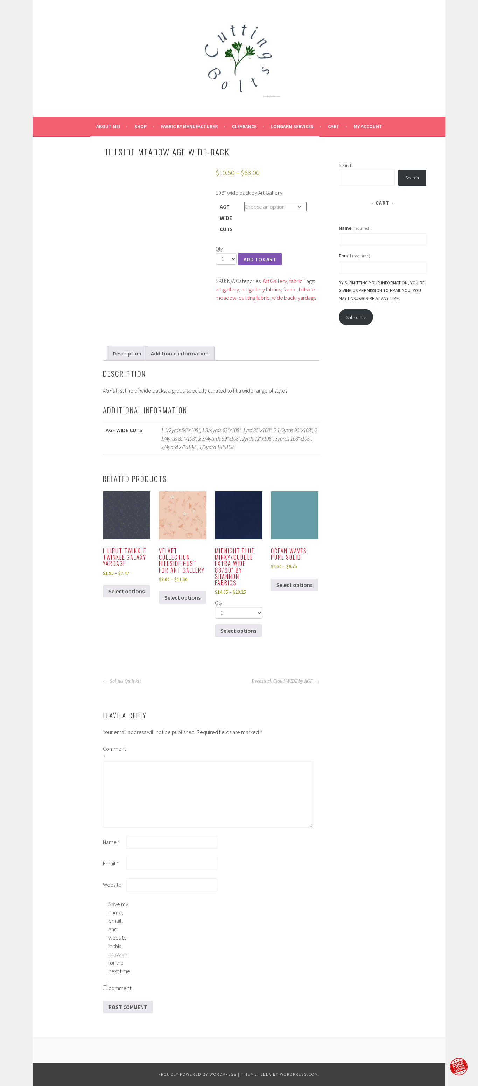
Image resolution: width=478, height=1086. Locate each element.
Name (111, 841)
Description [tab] (127, 353)
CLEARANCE (244, 126)
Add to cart (260, 259)
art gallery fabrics (261, 289)
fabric (295, 280)
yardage (307, 297)
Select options (126, 591)
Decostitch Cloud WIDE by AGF (283, 681)
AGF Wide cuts (226, 218)
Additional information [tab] (180, 353)
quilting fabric (254, 297)
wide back (283, 297)
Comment (114, 753)
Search (345, 165)
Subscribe (356, 317)
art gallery (227, 289)
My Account (368, 126)
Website (112, 884)
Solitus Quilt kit (125, 681)
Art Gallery (275, 280)
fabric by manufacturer (189, 126)
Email (111, 863)
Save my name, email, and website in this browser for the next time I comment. (119, 945)
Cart (333, 126)
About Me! (108, 126)
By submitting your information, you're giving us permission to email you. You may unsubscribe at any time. (382, 291)
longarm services (292, 126)
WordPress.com (299, 1074)
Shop (140, 126)
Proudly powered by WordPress (197, 1074)
